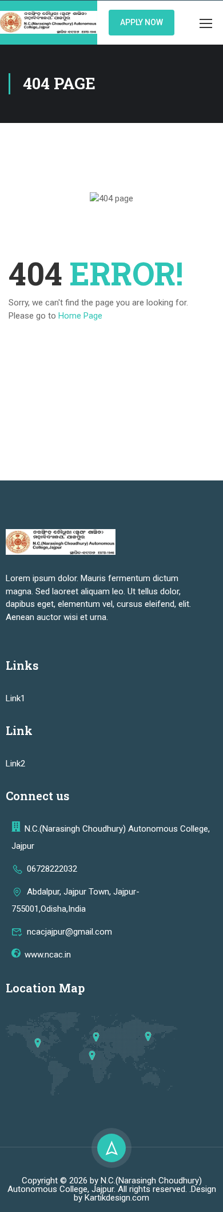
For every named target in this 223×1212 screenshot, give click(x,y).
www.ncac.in (48, 954)
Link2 (15, 763)
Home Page (80, 316)
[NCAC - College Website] (48, 23)
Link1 (15, 698)
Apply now (141, 22)
